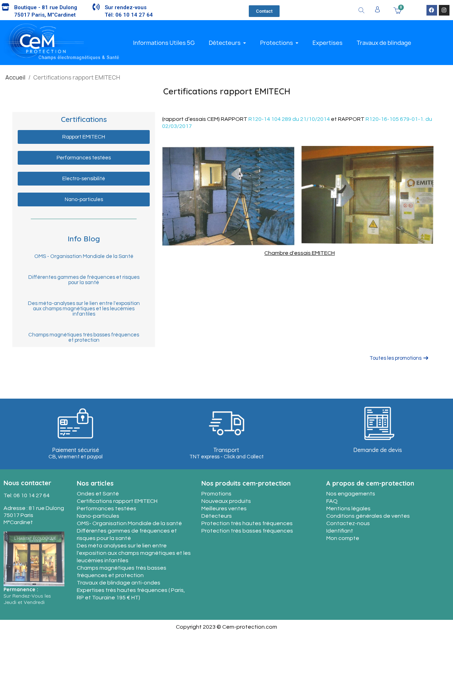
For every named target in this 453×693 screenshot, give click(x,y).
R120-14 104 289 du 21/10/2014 (289, 119)
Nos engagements (350, 494)
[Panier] (397, 10)
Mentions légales (348, 508)
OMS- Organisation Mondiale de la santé (129, 523)
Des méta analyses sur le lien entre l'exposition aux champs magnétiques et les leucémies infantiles (134, 553)
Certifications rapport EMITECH (117, 501)
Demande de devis (377, 449)
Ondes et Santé (98, 494)
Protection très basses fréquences (247, 531)
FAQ (332, 501)
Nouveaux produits (226, 501)
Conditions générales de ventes (368, 516)
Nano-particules (98, 516)
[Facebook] (431, 10)
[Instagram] (444, 10)
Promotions (216, 494)
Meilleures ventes (224, 508)
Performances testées (106, 508)
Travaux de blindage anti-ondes (118, 583)
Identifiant (339, 531)
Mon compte (342, 538)
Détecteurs (216, 516)
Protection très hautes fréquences (247, 523)
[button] (264, 11)
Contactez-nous (348, 523)
